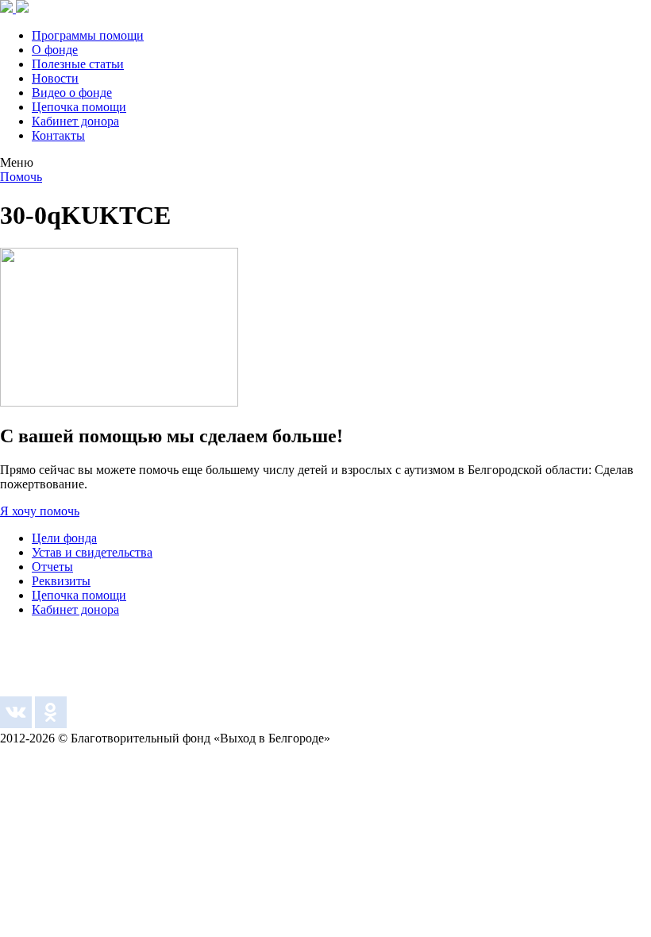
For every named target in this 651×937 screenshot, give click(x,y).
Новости (55, 78)
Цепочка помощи (79, 107)
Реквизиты (61, 581)
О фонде (55, 49)
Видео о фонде (72, 92)
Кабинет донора (75, 121)
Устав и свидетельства (92, 552)
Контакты (58, 135)
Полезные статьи (78, 64)
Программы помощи (88, 35)
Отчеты (52, 566)
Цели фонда (64, 538)
